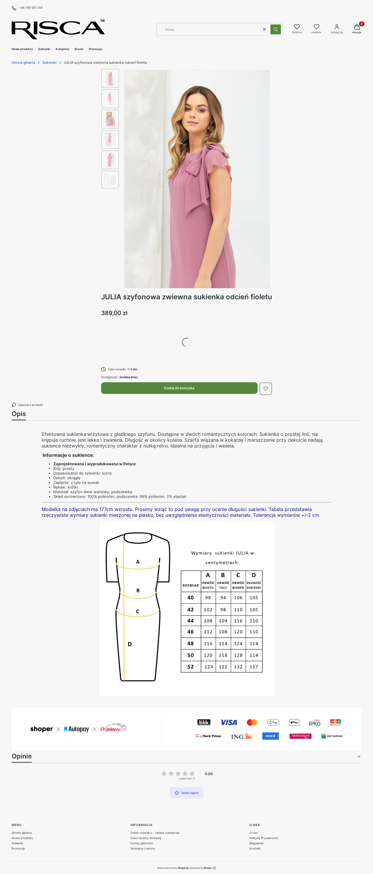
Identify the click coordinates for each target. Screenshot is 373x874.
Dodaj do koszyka (179, 388)
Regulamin (256, 843)
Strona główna (23, 62)
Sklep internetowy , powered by (184, 867)
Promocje (18, 848)
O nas (253, 832)
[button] (275, 29)
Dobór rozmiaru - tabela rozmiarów (155, 832)
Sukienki (49, 62)
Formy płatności (142, 843)
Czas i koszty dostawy (146, 838)
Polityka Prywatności (263, 838)
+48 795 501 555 (31, 7)
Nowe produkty (22, 838)
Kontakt (255, 848)
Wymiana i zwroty (143, 848)
